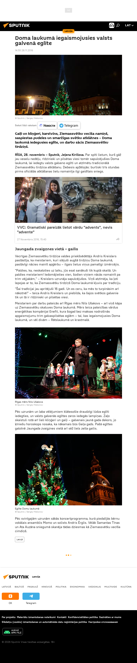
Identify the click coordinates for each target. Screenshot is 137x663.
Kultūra (126, 586)
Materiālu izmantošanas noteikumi (36, 617)
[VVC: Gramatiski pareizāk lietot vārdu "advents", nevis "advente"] (68, 200)
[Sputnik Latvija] (17, 28)
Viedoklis (94, 586)
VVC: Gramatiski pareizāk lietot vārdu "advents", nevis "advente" (64, 229)
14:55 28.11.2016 (24, 50)
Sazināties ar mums (110, 617)
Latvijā (20, 539)
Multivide (110, 586)
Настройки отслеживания (103, 622)
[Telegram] (69, 125)
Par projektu (9, 617)
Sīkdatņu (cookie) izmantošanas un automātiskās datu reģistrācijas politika (44, 622)
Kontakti (62, 617)
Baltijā (19, 586)
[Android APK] (13, 632)
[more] (117, 239)
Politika (61, 586)
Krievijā (47, 586)
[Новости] (47, 125)
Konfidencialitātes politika (83, 617)
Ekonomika (77, 586)
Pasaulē (32, 586)
